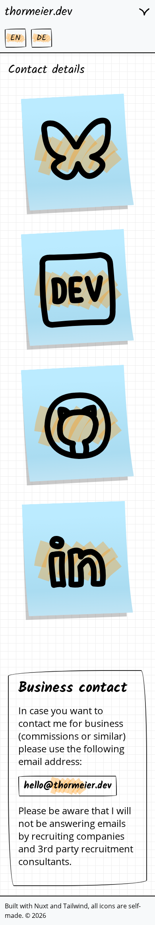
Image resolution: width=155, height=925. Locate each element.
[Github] (77, 425)
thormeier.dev (38, 11)
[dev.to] (77, 289)
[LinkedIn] (78, 561)
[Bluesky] (77, 154)
